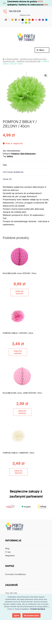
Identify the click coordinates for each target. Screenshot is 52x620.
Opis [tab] (5, 165)
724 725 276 (15, 11)
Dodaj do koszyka (19, 292)
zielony (10, 156)
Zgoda (16, 615)
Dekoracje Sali (9, 61)
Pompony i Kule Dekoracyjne (29, 61)
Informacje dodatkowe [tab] (13, 172)
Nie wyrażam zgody (31, 615)
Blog (7, 548)
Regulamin (10, 555)
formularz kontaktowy (15, 574)
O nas (8, 552)
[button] (46, 75)
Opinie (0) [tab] (7, 179)
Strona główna (12, 59)
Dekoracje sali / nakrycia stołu (33, 59)
